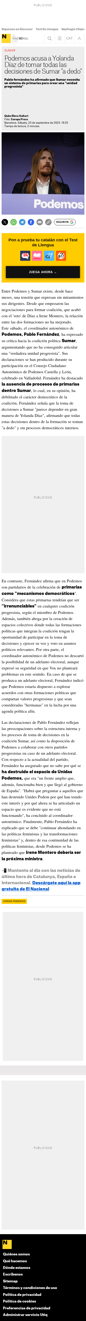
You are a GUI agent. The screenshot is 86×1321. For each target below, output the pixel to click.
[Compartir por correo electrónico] (39, 222)
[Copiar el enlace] (48, 222)
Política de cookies (19, 1301)
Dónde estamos (16, 1268)
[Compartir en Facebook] (31, 222)
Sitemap (10, 1281)
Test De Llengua (47, 29)
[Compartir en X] (5, 222)
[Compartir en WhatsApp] (13, 222)
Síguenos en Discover (17, 29)
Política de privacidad (22, 1295)
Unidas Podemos (14, 901)
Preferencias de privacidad (26, 1308)
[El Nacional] (6, 38)
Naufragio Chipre (73, 29)
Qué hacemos (15, 1261)
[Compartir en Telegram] (22, 222)
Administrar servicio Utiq (25, 1315)
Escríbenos (13, 1274)
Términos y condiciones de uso (30, 1288)
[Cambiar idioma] (69, 38)
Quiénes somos (16, 1254)
